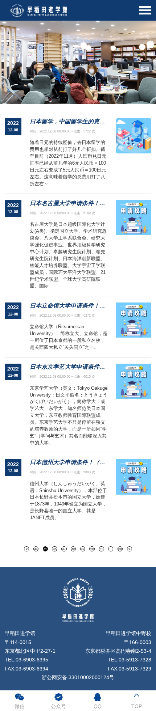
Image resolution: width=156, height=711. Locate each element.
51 (101, 549)
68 (120, 549)
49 (83, 549)
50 (92, 549)
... (110, 549)
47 (64, 549)
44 (36, 549)
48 (73, 549)
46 (55, 549)
